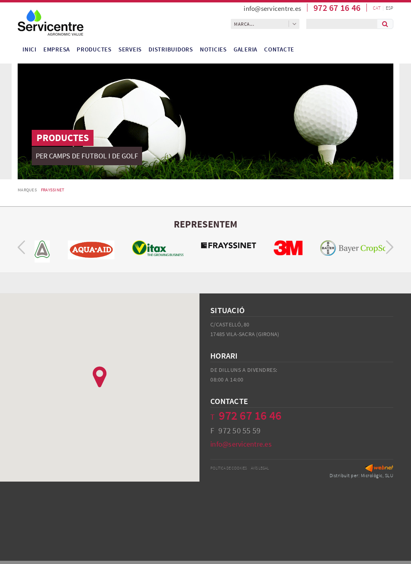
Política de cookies (228, 468)
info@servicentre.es (272, 8)
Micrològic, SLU (377, 475)
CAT (376, 8)
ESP (389, 8)
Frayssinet (53, 190)
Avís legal (260, 468)
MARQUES (27, 190)
